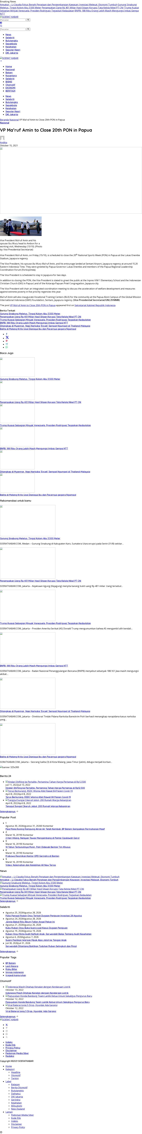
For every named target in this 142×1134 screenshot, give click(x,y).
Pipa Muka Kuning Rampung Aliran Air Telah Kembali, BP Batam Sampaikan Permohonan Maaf (55, 829)
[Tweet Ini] (7, 338)
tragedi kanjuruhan (16, 975)
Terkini (15, 1078)
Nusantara (11, 75)
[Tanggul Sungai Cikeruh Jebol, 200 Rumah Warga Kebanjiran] (38, 800)
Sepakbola (11, 105)
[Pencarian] (1, 26)
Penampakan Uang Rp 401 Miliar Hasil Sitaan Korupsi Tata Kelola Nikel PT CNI (83, 7)
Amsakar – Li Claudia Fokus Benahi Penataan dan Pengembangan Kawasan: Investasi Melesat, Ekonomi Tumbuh (58, 4)
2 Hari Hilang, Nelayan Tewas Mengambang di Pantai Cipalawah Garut (42, 838)
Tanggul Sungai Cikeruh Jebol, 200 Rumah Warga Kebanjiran (38, 806)
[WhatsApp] (7, 1034)
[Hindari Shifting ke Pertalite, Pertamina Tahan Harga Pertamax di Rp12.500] (46, 781)
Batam (9, 72)
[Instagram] (7, 1030)
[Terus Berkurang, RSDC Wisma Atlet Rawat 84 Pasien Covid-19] (39, 790)
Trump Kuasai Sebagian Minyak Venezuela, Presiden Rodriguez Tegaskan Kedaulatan (69, 9)
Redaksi (10, 1056)
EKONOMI (10, 87)
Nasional (10, 69)
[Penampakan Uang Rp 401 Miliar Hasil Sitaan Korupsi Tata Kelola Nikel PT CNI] (17, 399)
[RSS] (7, 1037)
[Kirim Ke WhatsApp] (7, 347)
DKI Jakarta (12, 114)
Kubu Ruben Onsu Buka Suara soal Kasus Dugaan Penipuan (37, 927)
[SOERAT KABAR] (9, 16)
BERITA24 (10, 90)
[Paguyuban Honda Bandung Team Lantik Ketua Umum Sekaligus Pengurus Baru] (49, 996)
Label (8, 1081)
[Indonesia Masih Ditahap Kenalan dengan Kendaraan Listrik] (38, 986)
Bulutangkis (12, 102)
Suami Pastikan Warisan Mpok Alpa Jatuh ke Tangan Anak (36, 940)
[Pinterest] (7, 1027)
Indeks (9, 1042)
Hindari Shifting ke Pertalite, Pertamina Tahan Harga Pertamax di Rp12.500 (45, 788)
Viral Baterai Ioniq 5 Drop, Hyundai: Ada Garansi (31, 1011)
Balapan (15, 1084)
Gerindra (15, 1099)
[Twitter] (7, 1024)
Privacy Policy (13, 1047)
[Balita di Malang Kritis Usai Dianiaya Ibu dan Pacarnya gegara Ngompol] (17, 491)
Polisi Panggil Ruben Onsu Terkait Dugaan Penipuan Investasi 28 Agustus (44, 915)
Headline (15, 1072)
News (8, 96)
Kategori (10, 1069)
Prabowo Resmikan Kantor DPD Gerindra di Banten (32, 856)
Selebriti (10, 78)
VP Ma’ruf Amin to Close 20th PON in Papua (32, 305)
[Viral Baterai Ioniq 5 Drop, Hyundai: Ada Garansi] (31, 1005)
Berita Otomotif (19, 1087)
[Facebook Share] (7, 334)
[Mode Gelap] (1, 23)
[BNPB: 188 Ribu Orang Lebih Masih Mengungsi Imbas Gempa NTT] (17, 445)
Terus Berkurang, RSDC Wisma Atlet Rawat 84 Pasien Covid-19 (38, 797)
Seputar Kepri (13, 111)
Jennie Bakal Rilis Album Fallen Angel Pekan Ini (30, 921)
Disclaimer (11, 1050)
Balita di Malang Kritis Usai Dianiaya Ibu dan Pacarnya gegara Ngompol (38, 329)
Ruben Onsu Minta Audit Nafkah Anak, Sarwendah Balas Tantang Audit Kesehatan (48, 934)
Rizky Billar (11, 969)
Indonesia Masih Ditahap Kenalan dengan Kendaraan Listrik (37, 993)
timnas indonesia (15, 972)
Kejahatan (11, 108)
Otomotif (10, 84)
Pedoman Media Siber (17, 1053)
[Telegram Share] (7, 344)
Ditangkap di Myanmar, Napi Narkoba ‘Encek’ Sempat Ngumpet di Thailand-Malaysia (45, 325)
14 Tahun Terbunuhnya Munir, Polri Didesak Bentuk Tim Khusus (38, 847)
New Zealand (18, 1108)
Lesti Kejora (12, 966)
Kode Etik (11, 1045)
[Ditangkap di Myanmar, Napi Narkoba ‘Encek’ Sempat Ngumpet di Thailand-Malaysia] (17, 468)
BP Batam (11, 963)
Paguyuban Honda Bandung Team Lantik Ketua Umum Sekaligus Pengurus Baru (48, 1002)
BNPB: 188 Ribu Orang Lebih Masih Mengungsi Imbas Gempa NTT (34, 322)
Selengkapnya (8, 811)
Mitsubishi (16, 1105)
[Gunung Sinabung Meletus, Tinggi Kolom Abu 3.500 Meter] (17, 375)
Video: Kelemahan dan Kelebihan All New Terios (31, 865)
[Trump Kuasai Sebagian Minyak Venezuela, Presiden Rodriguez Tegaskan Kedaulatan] (17, 422)
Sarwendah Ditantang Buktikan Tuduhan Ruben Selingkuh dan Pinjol (41, 946)
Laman (9, 1111)
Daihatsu (16, 1093)
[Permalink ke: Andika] (2, 139)
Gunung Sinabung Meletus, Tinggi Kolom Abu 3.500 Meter (30, 313)
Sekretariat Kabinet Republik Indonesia (95, 305)
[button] (28, 20)
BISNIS (9, 81)
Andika (3, 142)
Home (9, 66)
